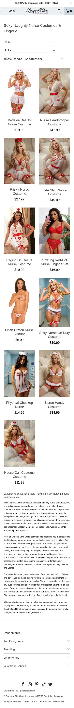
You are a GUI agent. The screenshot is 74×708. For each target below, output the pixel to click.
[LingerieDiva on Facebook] (23, 684)
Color (8, 50)
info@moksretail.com (25, 691)
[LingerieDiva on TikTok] (44, 684)
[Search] (59, 11)
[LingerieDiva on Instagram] (30, 684)
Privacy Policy (30, 701)
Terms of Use (45, 701)
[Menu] (2, 11)
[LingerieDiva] (37, 11)
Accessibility (58, 701)
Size (7, 41)
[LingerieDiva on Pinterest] (37, 684)
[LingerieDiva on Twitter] (50, 684)
